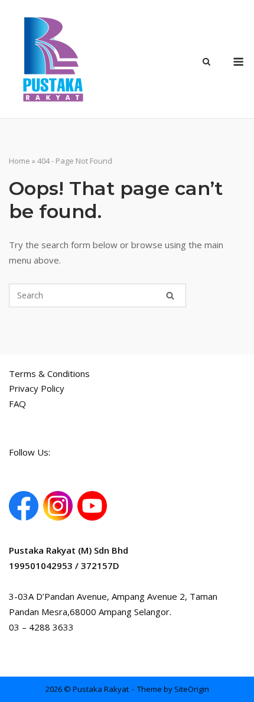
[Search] (170, 295)
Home (19, 160)
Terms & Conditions (49, 373)
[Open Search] (206, 62)
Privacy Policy (36, 388)
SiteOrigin (191, 689)
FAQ (17, 404)
